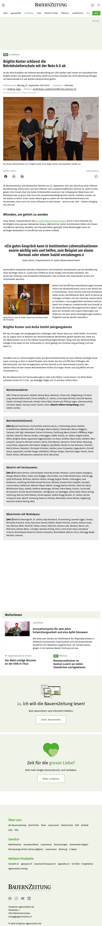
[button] (3, 5)
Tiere (39, 13)
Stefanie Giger (14, 89)
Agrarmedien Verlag (17, 868)
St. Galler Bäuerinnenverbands (50, 221)
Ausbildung (38, 89)
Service (13, 839)
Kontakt (84, 825)
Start (5, 13)
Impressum (53, 825)
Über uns (15, 820)
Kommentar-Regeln (79, 844)
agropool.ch (26, 864)
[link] (65, 630)
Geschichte (33, 825)
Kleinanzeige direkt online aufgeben (25, 849)
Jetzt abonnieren (51, 719)
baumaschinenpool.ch (45, 864)
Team (43, 825)
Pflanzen (65, 13)
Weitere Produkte (21, 858)
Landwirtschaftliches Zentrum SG (60, 89)
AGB (77, 825)
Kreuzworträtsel (31, 844)
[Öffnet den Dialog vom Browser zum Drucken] (22, 176)
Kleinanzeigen (60, 844)
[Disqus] (51, 575)
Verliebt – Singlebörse (82, 864)
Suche (99, 5)
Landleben (29, 13)
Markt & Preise (51, 13)
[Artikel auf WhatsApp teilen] (13, 176)
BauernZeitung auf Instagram (16, 898)
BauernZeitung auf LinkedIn (29, 898)
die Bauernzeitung (17, 825)
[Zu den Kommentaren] (96, 176)
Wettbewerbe (14, 844)
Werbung (63, 849)
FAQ (16, 830)
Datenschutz (67, 825)
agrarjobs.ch (64, 864)
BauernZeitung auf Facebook (10, 898)
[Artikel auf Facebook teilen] (5, 176)
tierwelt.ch (13, 864)
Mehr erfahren (51, 778)
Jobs (10, 830)
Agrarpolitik (16, 13)
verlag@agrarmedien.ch (20, 916)
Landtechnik (77, 13)
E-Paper (93, 5)
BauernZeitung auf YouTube (22, 898)
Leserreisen (46, 844)
